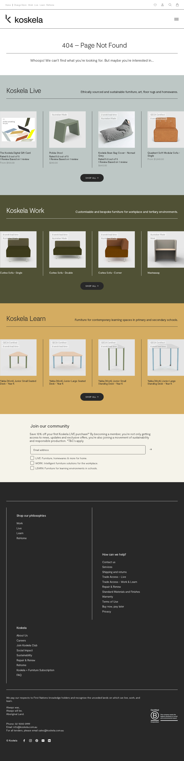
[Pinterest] (36, 740)
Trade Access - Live (114, 576)
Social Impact (25, 650)
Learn (42, 5)
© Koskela (11, 740)
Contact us (108, 562)
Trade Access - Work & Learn (119, 581)
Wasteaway (154, 272)
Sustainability (24, 655)
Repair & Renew (111, 586)
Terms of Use (110, 601)
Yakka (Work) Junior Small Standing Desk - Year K (112, 382)
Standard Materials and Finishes (121, 591)
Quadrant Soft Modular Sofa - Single (164, 154)
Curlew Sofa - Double (61, 272)
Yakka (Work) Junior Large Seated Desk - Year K (67, 382)
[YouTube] (43, 740)
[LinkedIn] (49, 740)
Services (107, 566)
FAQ (19, 675)
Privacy (106, 611)
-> (151, 449)
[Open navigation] (176, 19)
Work (30, 5)
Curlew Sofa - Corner (110, 272)
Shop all (92, 178)
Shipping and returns (114, 571)
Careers (21, 640)
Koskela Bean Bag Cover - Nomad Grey (116, 154)
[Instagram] (30, 740)
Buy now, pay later (113, 606)
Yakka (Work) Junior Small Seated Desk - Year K (18, 382)
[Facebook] (24, 740)
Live (36, 5)
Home (8, 5)
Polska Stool (56, 152)
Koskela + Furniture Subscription (35, 670)
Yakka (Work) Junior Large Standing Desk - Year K (162, 382)
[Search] (170, 4)
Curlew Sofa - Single (11, 272)
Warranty (107, 596)
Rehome (21, 665)
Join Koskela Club (27, 645)
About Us (22, 635)
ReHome (50, 5)
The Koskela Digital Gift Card (15, 152)
